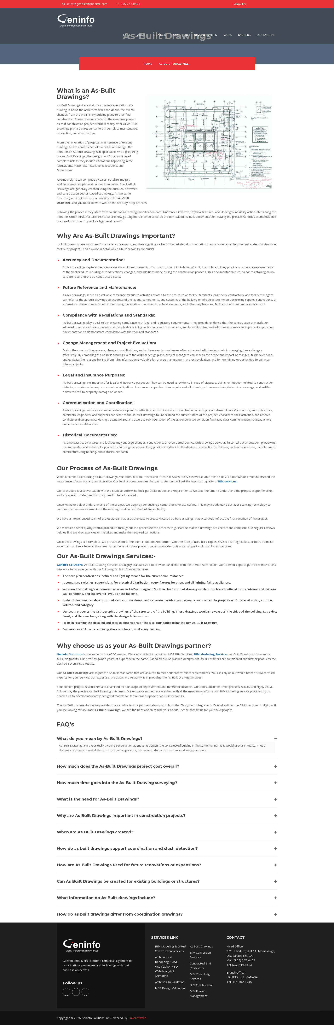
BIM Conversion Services (200, 955)
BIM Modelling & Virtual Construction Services (170, 948)
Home (127, 34)
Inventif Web (137, 1018)
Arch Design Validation (169, 982)
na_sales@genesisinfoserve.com (84, 4)
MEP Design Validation (170, 988)
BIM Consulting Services (200, 976)
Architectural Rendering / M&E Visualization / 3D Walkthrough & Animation (166, 966)
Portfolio (180, 34)
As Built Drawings (201, 946)
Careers (244, 34)
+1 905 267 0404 (127, 4)
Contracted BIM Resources (200, 965)
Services (159, 34)
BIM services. (227, 481)
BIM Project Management (198, 993)
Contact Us (265, 34)
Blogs (227, 34)
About (142, 34)
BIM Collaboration (201, 985)
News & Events (205, 34)
